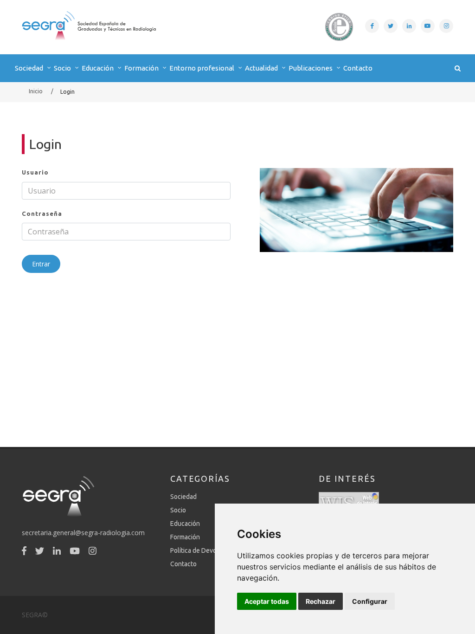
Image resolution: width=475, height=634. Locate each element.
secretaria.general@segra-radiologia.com (83, 532)
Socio (178, 510)
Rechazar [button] (320, 601)
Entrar (41, 263)
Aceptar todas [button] (266, 601)
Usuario (35, 172)
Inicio (36, 91)
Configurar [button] (369, 601)
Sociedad (183, 496)
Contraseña (42, 213)
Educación (185, 523)
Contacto (357, 68)
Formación (185, 537)
